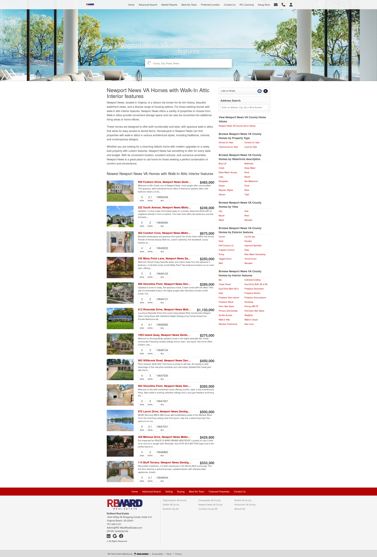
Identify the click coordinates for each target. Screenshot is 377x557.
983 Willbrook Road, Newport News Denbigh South (164, 360)
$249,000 (207, 207)
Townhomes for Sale (228, 146)
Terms (169, 553)
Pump (221, 254)
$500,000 (207, 411)
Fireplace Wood (226, 301)
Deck (221, 241)
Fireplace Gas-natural (229, 297)
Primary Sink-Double (228, 310)
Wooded (248, 219)
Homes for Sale (226, 142)
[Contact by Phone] (283, 4)
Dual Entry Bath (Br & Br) (256, 284)
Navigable (223, 181)
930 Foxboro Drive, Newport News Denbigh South (164, 182)
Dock (246, 172)
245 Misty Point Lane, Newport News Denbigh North (164, 258)
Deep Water (250, 167)
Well (221, 263)
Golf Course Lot (226, 245)
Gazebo (248, 241)
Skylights (248, 315)
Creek (221, 167)
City (220, 211)
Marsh (247, 176)
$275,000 (207, 335)
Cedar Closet (225, 284)
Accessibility (157, 553)
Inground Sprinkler (253, 245)
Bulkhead (248, 163)
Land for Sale (250, 146)
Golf (246, 211)
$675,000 (207, 233)
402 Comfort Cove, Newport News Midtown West (164, 233)
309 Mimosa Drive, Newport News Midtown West (164, 436)
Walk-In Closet (251, 319)
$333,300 (207, 462)
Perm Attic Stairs (226, 306)
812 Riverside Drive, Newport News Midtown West (164, 309)
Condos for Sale (251, 142)
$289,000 (207, 284)
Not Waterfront (251, 181)
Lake (221, 176)
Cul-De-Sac (249, 236)
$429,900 (207, 437)
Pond (246, 185)
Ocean (222, 185)
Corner (222, 236)
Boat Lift (222, 163)
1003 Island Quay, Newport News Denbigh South (164, 334)
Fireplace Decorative (254, 288)
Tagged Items (225, 258)
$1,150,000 (205, 309)
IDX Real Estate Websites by (120, 553)
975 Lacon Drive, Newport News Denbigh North (164, 411)
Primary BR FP (251, 306)
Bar (220, 279)
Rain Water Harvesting (254, 254)
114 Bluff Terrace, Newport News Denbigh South (164, 462)
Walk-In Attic (224, 319)
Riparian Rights (226, 190)
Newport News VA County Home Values (237, 125)
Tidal (246, 194)
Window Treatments (228, 323)
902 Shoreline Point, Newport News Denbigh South (164, 385)
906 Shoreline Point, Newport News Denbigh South (164, 284)
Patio (246, 249)
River (246, 190)
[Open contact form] (276, 4)
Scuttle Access (225, 315)
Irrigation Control (226, 249)
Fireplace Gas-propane (255, 297)
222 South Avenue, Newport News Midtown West (164, 207)
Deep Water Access (228, 172)
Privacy (178, 553)
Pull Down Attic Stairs (254, 310)
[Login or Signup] (291, 4)
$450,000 (207, 360)
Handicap (248, 301)
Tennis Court (250, 258)
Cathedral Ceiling (252, 279)
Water (221, 219)
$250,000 (207, 258)
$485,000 (207, 182)
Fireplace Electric (252, 293)
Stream (222, 194)
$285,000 (207, 386)
